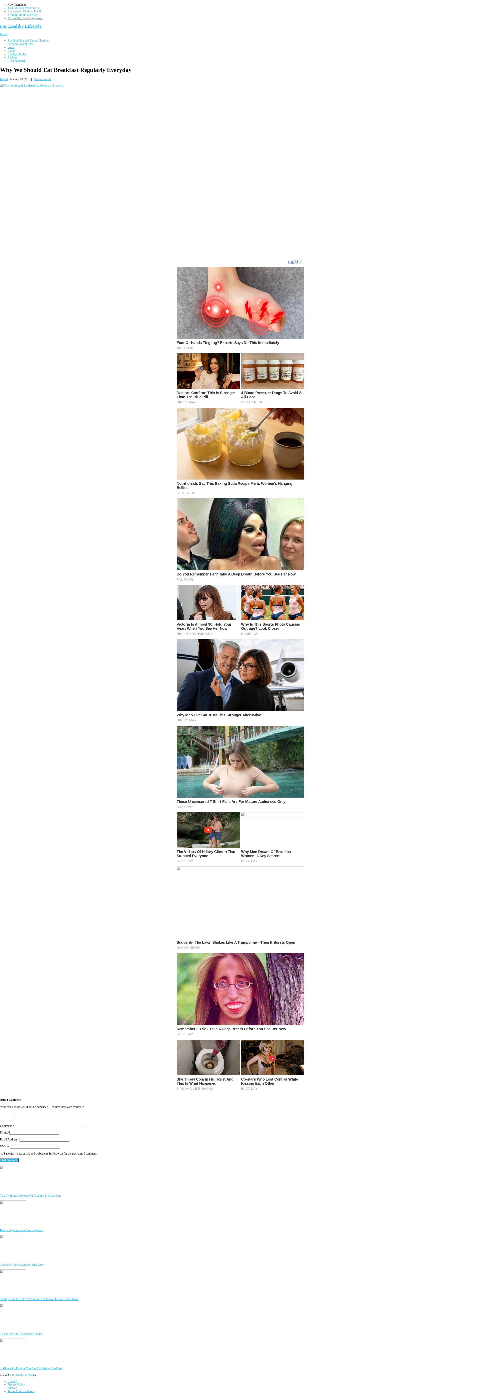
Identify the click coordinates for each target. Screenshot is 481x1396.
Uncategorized (16, 60)
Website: (5, 1146)
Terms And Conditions (21, 1391)
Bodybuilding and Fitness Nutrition (28, 40)
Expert (4, 79)
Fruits (11, 47)
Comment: (7, 1126)
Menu (3, 34)
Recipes (12, 57)
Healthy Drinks (17, 54)
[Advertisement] (240, 116)
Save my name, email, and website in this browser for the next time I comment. (50, 1153)
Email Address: (10, 1139)
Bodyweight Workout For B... (25, 11)
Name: (4, 1132)
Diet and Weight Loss (20, 43)
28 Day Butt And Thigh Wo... (25, 18)
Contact (12, 1381)
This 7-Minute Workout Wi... (25, 8)
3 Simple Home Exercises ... (24, 14)
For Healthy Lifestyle (21, 26)
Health (11, 50)
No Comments (42, 79)
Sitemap (12, 1387)
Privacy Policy (16, 1384)
